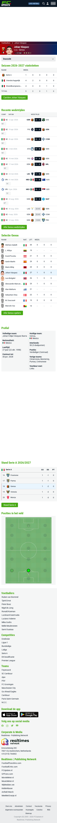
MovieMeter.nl (8, 777)
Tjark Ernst (6, 601)
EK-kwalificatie (8, 657)
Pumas (33, 361)
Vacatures (38, 806)
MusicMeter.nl (8, 781)
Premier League (8, 660)
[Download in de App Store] (9, 714)
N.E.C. (4, 702)
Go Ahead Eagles (9, 691)
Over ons (9, 806)
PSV (3, 681)
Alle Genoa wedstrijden (14, 227)
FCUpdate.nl (7, 770)
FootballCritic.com (9, 767)
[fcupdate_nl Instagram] (7, 725)
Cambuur (6, 695)
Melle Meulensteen (9, 626)
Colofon (39, 810)
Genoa (22, 50)
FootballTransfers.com (11, 763)
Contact (29, 806)
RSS (48, 810)
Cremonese (41, 361)
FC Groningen (7, 684)
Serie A (4, 653)
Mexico (35, 338)
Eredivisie (6, 639)
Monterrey (44, 359)
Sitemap (28, 813)
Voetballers (5, 43)
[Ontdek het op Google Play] (29, 714)
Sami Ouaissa (7, 629)
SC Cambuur (7, 673)
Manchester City (9, 688)
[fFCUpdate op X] (12, 725)
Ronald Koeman (8, 611)
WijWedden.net (8, 785)
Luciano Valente (8, 619)
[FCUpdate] (6, 3)
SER (7, 120)
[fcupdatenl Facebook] (2, 725)
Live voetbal (34, 4)
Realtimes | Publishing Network (28, 820)
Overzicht (7, 59)
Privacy (48, 806)
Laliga (4, 650)
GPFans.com (7, 774)
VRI (6, 180)
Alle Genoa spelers (12, 313)
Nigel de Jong (7, 608)
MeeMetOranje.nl (9, 795)
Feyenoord (6, 670)
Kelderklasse (7, 788)
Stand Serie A (9, 505)
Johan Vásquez (20, 43)
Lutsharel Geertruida (10, 615)
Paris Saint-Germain (10, 699)
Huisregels (30, 810)
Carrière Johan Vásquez (14, 97)
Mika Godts (6, 622)
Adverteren (19, 806)
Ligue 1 (5, 642)
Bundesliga (6, 646)
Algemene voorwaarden (14, 810)
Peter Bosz (6, 604)
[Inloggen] (46, 3)
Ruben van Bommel (10, 597)
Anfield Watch (8, 792)
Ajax (3, 677)
